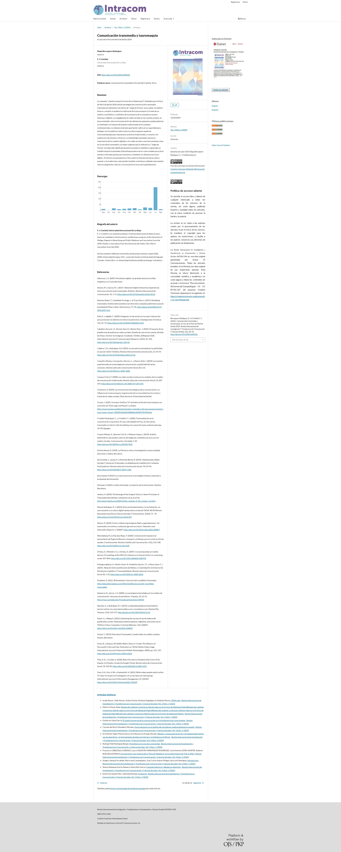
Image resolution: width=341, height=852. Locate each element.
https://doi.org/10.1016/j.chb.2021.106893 (115, 628)
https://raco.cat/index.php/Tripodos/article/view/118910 (120, 600)
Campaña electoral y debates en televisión (163, 767)
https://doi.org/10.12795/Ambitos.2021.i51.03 (116, 355)
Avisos (134, 18)
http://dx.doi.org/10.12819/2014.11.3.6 (134, 612)
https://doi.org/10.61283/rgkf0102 (116, 75)
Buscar (243, 18)
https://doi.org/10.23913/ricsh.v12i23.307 (114, 517)
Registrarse (145, 18)
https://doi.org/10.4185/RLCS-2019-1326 (114, 470)
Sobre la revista (99, 18)
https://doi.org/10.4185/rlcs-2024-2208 (113, 371)
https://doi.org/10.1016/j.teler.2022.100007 (142, 530)
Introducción (193, 760)
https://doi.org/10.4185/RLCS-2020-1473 (130, 666)
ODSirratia (176, 700)
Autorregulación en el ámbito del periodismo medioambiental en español (164, 727)
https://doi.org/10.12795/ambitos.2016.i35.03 (136, 294)
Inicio (99, 27)
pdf (175, 105)
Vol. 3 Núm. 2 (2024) (122, 27)
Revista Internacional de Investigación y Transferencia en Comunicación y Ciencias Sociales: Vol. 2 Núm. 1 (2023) (149, 764)
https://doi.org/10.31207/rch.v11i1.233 (113, 546)
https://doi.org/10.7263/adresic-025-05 (113, 342)
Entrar (245, 2)
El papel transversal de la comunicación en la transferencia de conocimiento (154, 720)
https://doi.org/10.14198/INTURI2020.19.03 (125, 323)
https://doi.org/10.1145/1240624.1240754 (128, 558)
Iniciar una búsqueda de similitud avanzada (127, 788)
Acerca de (168, 18)
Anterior (103, 783)
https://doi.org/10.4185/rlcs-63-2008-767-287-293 (122, 384)
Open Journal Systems (221, 145)
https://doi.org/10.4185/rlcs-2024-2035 (127, 574)
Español (215, 110)
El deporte (142, 774)
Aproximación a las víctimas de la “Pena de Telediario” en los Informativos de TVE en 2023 (157, 754)
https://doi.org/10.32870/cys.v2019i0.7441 (114, 444)
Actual (112, 18)
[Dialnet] (228, 78)
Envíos (157, 18)
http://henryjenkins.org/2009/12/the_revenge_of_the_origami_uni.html (126, 501)
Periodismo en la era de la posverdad (144, 744)
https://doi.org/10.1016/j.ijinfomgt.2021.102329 (117, 682)
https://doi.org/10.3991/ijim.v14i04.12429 (114, 653)
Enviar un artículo (221, 90)
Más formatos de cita (180, 340)
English (215, 106)
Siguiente (197, 783)
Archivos (123, 18)
